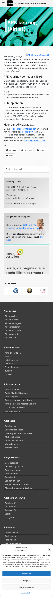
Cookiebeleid (25, 593)
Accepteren (26, 573)
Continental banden (14, 429)
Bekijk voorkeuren (26, 587)
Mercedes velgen (13, 543)
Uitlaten (8, 374)
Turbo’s (8, 370)
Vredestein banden (14, 440)
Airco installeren (12, 327)
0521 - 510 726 (29, 225)
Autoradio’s (10, 510)
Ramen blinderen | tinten (17, 484)
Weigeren (26, 580)
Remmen (9, 363)
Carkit (7, 513)
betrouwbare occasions (35, 140)
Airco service (11, 316)
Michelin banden (12, 437)
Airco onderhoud (13, 330)
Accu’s (8, 356)
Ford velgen (10, 539)
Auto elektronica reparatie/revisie (20, 403)
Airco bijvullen (11, 319)
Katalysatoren (11, 360)
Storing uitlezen (12, 411)
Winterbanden (11, 444)
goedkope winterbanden (24, 128)
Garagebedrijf (11, 462)
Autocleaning (11, 477)
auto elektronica (28, 131)
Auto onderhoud (12, 470)
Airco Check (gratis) (14, 323)
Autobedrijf (10, 503)
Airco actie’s (10, 506)
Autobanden (11, 426)
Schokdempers (12, 367)
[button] (49, 549)
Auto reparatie (11, 473)
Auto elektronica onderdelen (18, 400)
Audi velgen (10, 536)
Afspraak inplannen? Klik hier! (19, 488)
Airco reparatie (12, 334)
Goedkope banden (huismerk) (19, 433)
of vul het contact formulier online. (22, 228)
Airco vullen (10, 337)
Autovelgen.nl (11, 532)
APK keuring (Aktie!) (14, 466)
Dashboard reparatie (15, 407)
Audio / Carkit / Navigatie (16, 393)
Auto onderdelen (13, 352)
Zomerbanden (11, 447)
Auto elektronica (12, 389)
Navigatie (9, 517)
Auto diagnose (11, 396)
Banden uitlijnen (12, 480)
